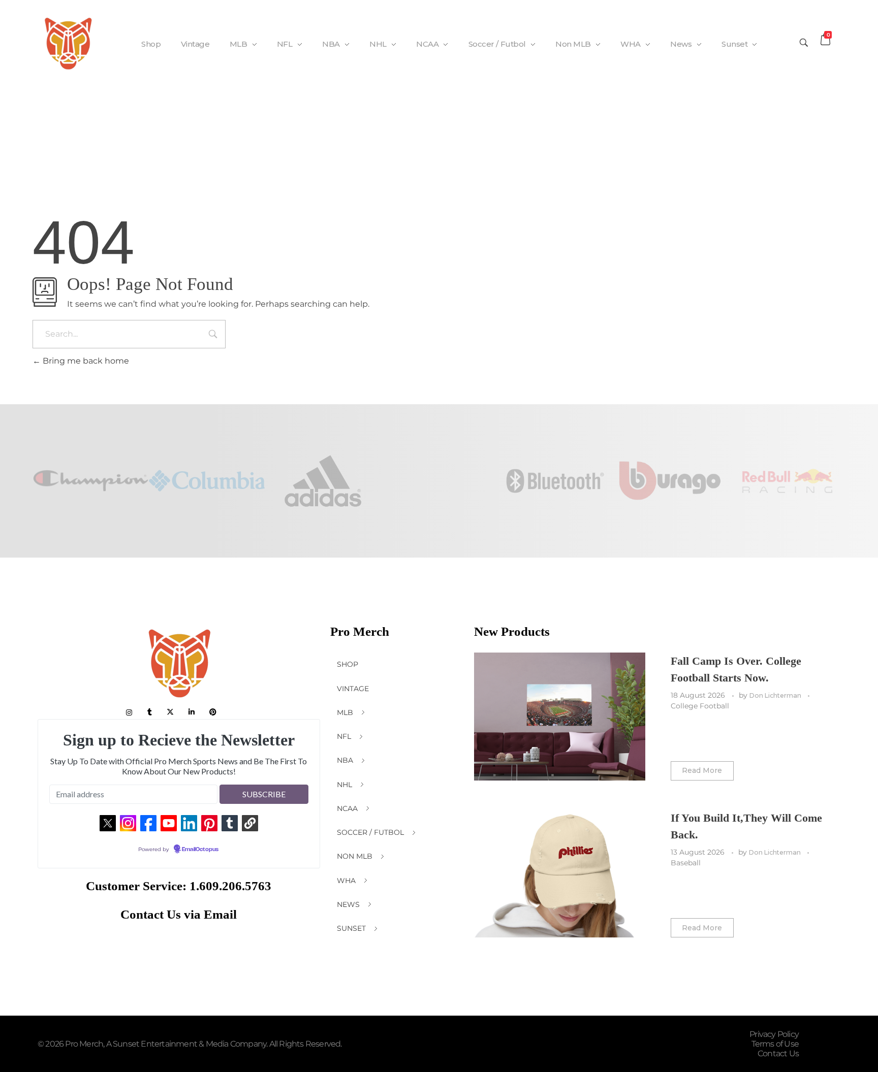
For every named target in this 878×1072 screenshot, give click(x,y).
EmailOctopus (200, 849)
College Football (700, 705)
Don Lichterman (776, 695)
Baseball (686, 862)
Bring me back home (85, 361)
